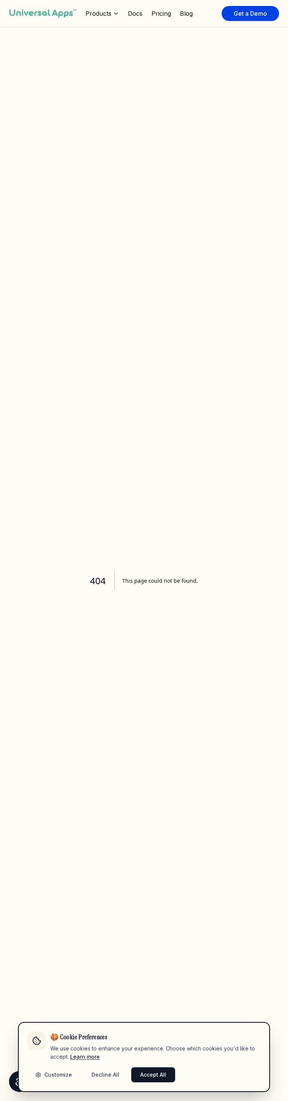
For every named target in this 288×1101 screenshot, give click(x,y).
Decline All (105, 1074)
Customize (58, 1074)
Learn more (85, 1056)
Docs (135, 13)
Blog (186, 13)
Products (98, 13)
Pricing (161, 13)
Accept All (153, 1074)
